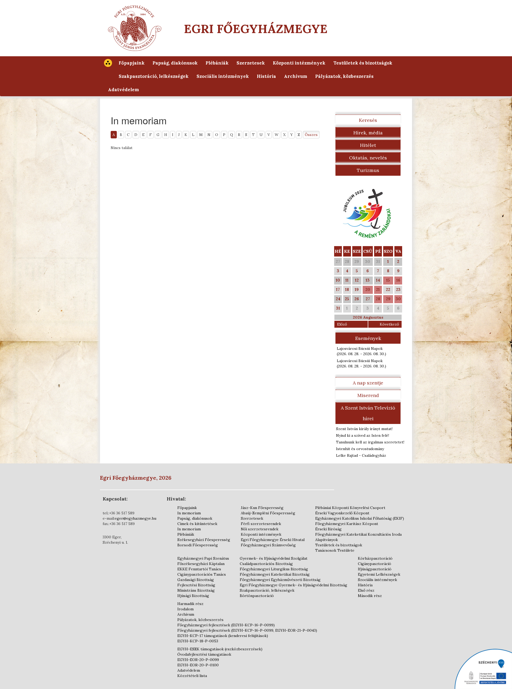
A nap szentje (368, 383)
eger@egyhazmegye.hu (135, 518)
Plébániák (217, 63)
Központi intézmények (299, 63)
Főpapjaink (132, 63)
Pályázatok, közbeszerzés (344, 76)
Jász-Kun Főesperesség (262, 507)
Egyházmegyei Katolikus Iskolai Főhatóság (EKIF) (359, 518)
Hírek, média (368, 133)
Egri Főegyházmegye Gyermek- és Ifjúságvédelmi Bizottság (293, 585)
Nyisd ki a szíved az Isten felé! (362, 435)
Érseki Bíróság (328, 529)
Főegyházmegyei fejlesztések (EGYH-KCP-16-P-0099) (226, 625)
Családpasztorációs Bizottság (266, 563)
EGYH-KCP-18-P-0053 (197, 641)
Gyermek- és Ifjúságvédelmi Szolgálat (273, 558)
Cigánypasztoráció (374, 563)
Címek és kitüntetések (197, 523)
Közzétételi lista (192, 675)
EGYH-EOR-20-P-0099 (198, 659)
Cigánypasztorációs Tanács (201, 574)
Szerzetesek (251, 63)
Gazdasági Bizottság (195, 579)
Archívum (295, 76)
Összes (311, 134)
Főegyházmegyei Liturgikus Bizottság (274, 569)
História (266, 76)
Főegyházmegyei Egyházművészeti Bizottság (280, 579)
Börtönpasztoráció (257, 595)
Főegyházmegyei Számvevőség (268, 545)
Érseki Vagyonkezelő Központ (342, 513)
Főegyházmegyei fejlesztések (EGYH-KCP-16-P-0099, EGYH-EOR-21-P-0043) (247, 630)
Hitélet (368, 145)
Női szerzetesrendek (259, 529)
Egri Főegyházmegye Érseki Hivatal (273, 539)
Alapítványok (326, 539)
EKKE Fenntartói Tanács (199, 569)
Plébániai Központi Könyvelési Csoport (350, 507)
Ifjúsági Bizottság (193, 595)
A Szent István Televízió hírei (368, 413)
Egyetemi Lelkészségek (379, 574)
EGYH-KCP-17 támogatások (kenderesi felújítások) (222, 635)
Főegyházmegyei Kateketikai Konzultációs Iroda (358, 534)
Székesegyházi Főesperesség (203, 539)
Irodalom (185, 609)
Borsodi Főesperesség (197, 545)
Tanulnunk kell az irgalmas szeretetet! (370, 442)
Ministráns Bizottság (196, 590)
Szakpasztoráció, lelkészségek (154, 76)
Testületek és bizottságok (362, 63)
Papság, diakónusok (175, 63)
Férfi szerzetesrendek (261, 523)
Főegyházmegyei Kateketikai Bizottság (275, 574)
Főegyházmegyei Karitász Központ (346, 523)
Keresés (368, 120)
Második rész (370, 595)
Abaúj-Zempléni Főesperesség (268, 513)
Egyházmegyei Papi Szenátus (203, 558)
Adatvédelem (123, 90)
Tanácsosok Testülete (334, 550)
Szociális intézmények (223, 76)
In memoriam (189, 513)
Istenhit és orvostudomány (360, 448)
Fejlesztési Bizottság (196, 585)
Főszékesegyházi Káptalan (201, 563)
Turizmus (368, 170)
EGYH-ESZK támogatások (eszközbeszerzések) (219, 649)
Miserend (368, 395)
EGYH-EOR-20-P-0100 (198, 665)
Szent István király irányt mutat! (364, 428)
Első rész (366, 590)
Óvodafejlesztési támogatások (204, 654)
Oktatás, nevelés (368, 158)
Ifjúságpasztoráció (374, 569)
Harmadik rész (190, 603)
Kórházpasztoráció (375, 558)
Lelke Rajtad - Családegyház (361, 455)
